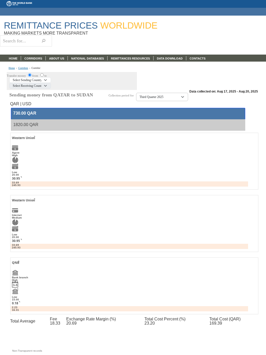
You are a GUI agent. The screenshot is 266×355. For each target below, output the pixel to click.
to (45, 75)
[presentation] (24, 113)
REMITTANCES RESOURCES (130, 58)
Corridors (23, 68)
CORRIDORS (33, 58)
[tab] (128, 113)
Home (12, 68)
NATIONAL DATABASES (87, 58)
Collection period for (122, 95)
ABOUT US (56, 58)
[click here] (30, 142)
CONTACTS (197, 58)
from (35, 75)
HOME (13, 58)
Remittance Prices (80, 25)
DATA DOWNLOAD (170, 58)
